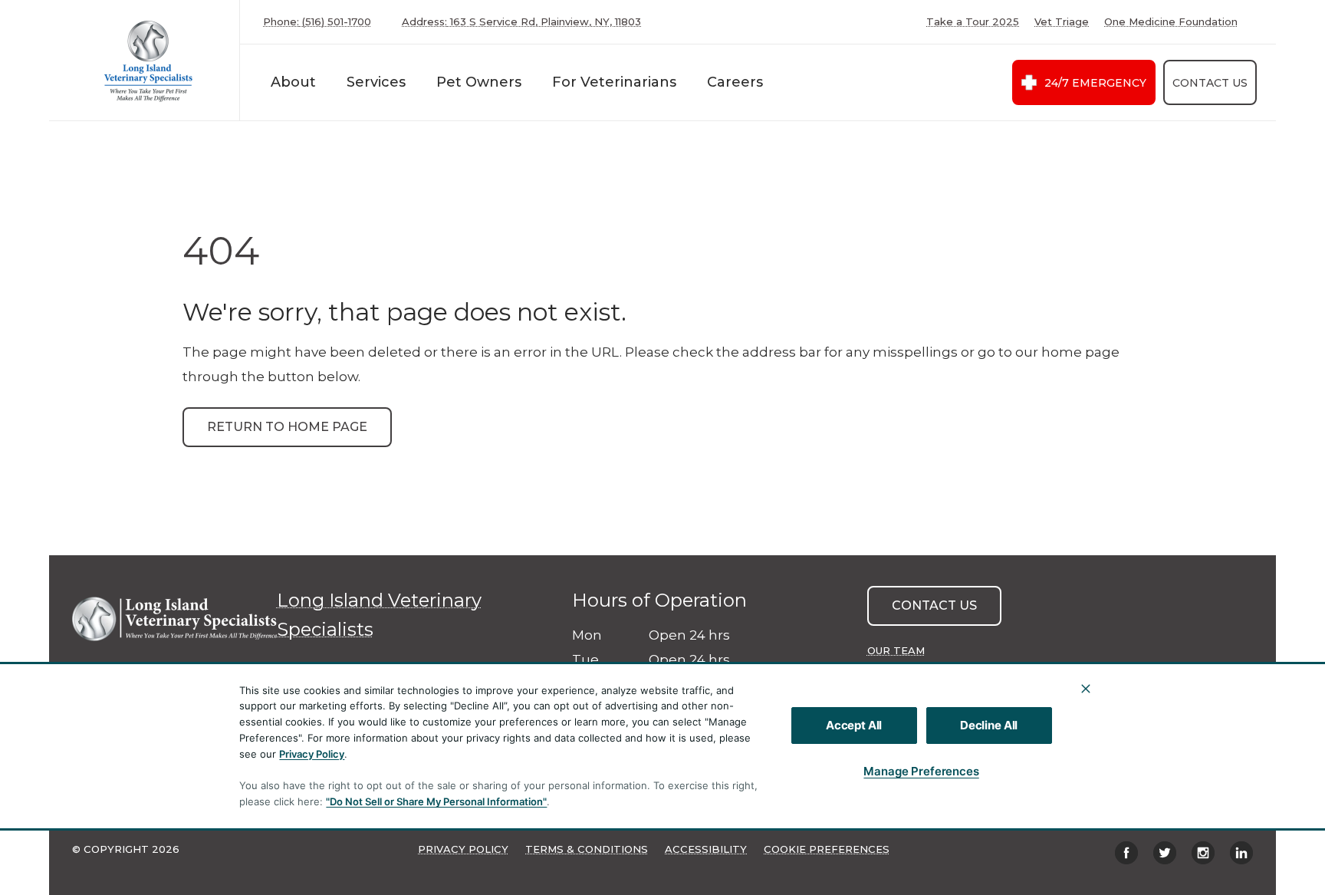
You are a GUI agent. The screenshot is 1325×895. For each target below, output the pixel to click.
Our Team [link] (896, 650)
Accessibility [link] (706, 849)
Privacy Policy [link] (463, 849)
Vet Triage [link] (1061, 22)
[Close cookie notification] (1086, 689)
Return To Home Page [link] (287, 427)
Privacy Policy (311, 754)
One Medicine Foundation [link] (1171, 22)
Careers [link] (735, 82)
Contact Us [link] (1210, 83)
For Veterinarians (614, 82)
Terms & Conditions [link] (586, 849)
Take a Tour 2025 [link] (972, 22)
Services (376, 82)
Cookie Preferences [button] (826, 849)
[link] (148, 60)
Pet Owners (478, 82)
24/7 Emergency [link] (1095, 83)
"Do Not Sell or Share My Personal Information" (436, 801)
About (293, 82)
